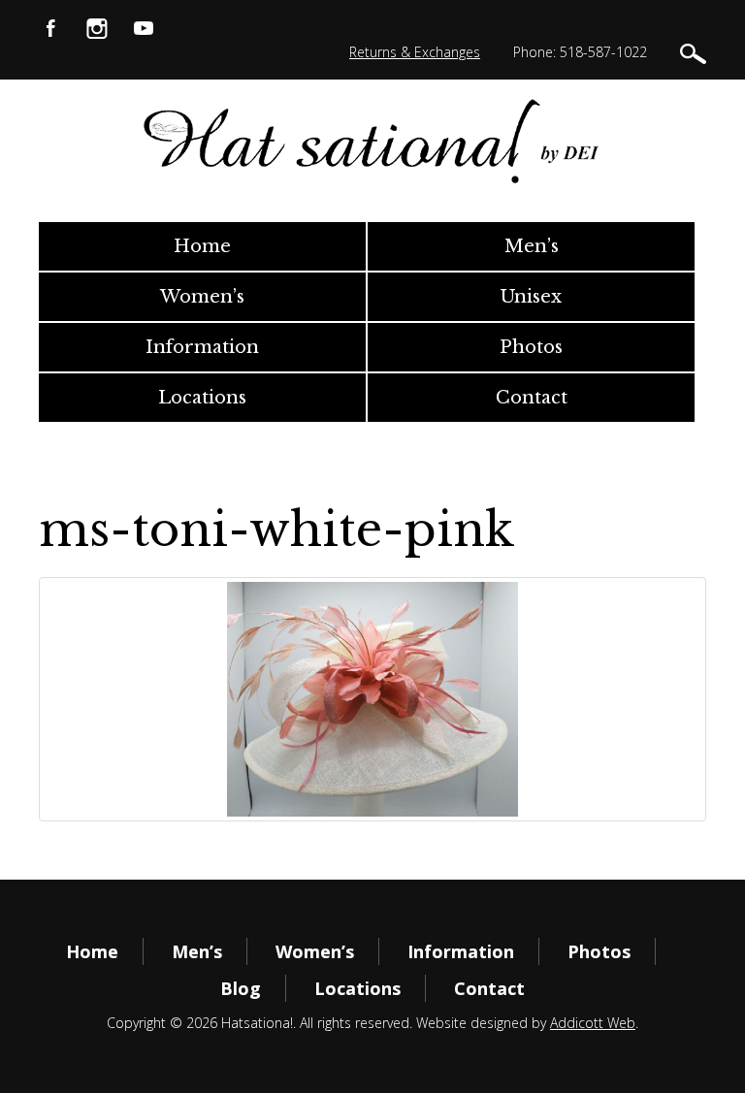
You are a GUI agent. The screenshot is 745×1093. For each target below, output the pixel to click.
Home (202, 246)
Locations (202, 397)
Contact (531, 397)
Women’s (202, 296)
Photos (531, 347)
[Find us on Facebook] (50, 26)
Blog (240, 988)
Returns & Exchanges (414, 52)
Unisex (531, 296)
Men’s (531, 246)
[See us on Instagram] (97, 26)
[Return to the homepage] (372, 141)
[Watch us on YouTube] (143, 26)
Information (202, 347)
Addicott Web (592, 1022)
